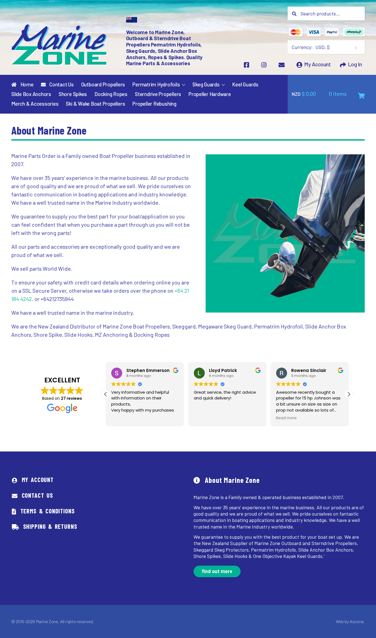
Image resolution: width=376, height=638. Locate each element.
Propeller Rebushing (154, 104)
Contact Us (60, 84)
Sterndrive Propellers (158, 94)
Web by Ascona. (350, 621)
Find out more (217, 571)
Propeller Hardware (210, 94)
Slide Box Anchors (31, 94)
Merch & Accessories (35, 104)
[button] (349, 394)
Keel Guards (245, 84)
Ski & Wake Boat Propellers (95, 104)
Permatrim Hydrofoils (156, 84)
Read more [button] (286, 418)
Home (26, 84)
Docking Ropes (110, 94)
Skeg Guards (205, 84)
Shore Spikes (73, 94)
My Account (317, 64)
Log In (355, 64)
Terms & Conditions (47, 511)
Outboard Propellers (103, 84)
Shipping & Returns (50, 526)
